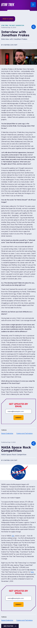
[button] (7, 4)
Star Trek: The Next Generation (12, 25)
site (13, 536)
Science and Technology (24, 433)
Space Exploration (7, 433)
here (32, 572)
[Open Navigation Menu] (33, 4)
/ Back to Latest (7, 19)
